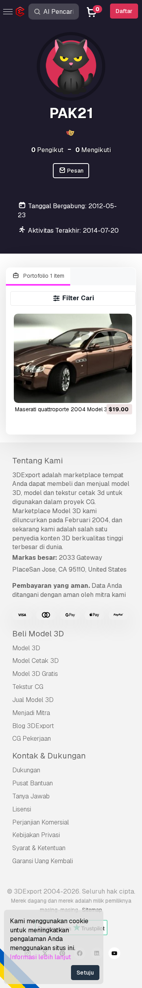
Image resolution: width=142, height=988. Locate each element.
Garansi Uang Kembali (42, 861)
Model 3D (26, 648)
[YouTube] (114, 954)
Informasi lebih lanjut (40, 957)
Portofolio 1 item (43, 275)
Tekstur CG (27, 687)
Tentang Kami (37, 460)
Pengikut (47, 150)
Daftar (124, 11)
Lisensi (21, 809)
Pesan (75, 170)
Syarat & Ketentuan (38, 848)
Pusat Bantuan (32, 783)
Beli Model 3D (38, 634)
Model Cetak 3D (35, 661)
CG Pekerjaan (31, 738)
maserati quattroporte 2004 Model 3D (63, 409)
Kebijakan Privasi (36, 835)
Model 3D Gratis (35, 674)
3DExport (26, 475)
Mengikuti (93, 150)
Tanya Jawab (31, 796)
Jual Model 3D (33, 700)
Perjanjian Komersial (40, 822)
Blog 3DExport (33, 726)
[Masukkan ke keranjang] (104, 392)
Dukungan (26, 770)
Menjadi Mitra (31, 713)
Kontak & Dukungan (49, 756)
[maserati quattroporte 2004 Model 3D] (73, 358)
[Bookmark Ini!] (121, 392)
